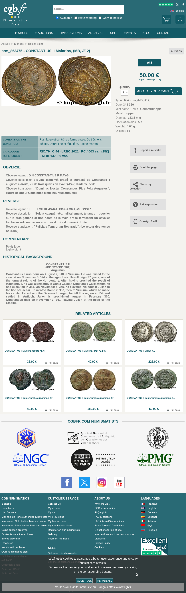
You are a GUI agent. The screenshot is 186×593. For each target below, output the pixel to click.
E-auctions (44, 32)
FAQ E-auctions (103, 516)
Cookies (99, 547)
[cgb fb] (182, 5)
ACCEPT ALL (84, 580)
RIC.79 (45, 151)
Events (130, 32)
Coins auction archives (14, 529)
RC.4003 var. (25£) (95, 151)
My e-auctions (56, 516)
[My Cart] (166, 23)
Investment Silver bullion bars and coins (24, 525)
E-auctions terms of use (108, 529)
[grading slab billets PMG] (155, 460)
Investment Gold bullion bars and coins (23, 521)
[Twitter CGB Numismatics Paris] (84, 482)
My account (54, 508)
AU (149, 63)
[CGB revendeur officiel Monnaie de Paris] (93, 460)
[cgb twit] (176, 5)
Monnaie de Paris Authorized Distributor (24, 516)
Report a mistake (150, 150)
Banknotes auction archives (17, 534)
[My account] (180, 23)
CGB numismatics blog (14, 551)
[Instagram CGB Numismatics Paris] (101, 482)
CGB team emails (104, 508)
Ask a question (149, 204)
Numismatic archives (13, 547)
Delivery (52, 534)
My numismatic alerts (60, 525)
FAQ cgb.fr (100, 512)
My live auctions (57, 521)
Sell (113, 32)
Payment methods (58, 538)
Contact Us (54, 503)
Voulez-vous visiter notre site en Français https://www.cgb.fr (93, 587)
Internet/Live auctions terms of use (114, 534)
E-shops (21, 32)
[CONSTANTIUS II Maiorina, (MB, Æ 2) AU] (56, 104)
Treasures (7, 542)
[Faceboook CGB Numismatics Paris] (66, 482)
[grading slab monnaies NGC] (31, 460)
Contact (164, 32)
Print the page (148, 167)
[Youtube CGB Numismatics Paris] (119, 482)
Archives (96, 32)
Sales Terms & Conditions (109, 525)
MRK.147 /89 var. (55, 156)
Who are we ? (102, 503)
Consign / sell (148, 221)
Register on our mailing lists (64, 529)
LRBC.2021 (70, 151)
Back (178, 51)
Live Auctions (9, 512)
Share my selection (140, 186)
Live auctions (71, 32)
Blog (146, 32)
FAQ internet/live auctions (109, 521)
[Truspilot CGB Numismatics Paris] (166, 5)
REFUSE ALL (104, 580)
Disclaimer (100, 538)
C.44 (55, 151)
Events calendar (10, 538)
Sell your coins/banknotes (62, 553)
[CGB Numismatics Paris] (15, 26)
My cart (52, 512)
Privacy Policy (102, 542)
